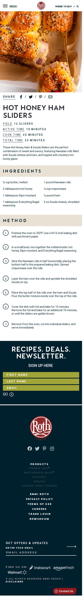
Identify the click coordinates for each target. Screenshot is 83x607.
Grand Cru (39, 468)
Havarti (39, 476)
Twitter (37, 448)
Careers (39, 509)
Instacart (40, 567)
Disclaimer (14, 581)
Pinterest (45, 448)
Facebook (29, 448)
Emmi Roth (39, 494)
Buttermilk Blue (39, 472)
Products (39, 464)
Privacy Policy (39, 499)
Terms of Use (39, 504)
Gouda (39, 481)
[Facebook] (21, 97)
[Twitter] (31, 97)
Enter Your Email (19, 548)
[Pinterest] (40, 97)
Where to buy (63, 7)
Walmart (17, 572)
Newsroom (39, 518)
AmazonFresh (63, 568)
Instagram (52, 448)
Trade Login (39, 514)
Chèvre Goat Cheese (39, 485)
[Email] (50, 97)
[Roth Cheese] (41, 6)
